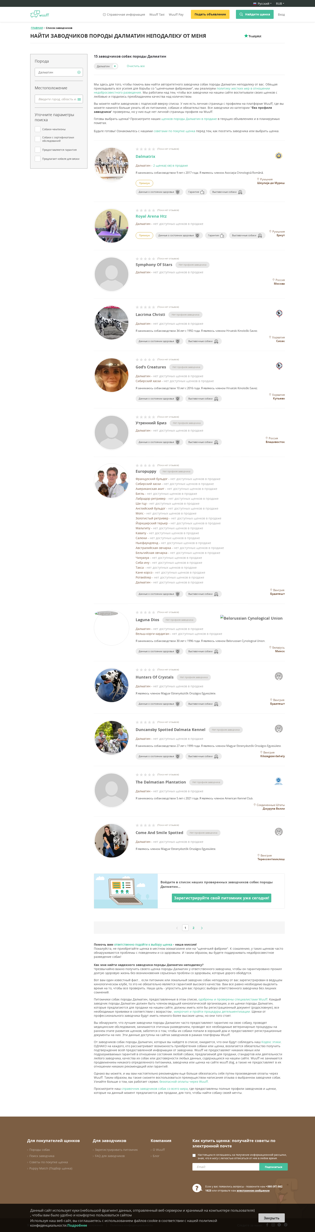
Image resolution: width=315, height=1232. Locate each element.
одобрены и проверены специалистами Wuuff (232, 999)
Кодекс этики (271, 1042)
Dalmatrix (145, 156)
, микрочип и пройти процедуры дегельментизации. (211, 1011)
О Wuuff (159, 1150)
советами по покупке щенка (174, 131)
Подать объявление (210, 14)
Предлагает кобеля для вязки (61, 158)
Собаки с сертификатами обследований (58, 139)
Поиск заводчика (41, 1156)
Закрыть (271, 1218)
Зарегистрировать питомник (116, 1150)
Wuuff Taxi (157, 14)
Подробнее (77, 1225)
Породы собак (39, 1150)
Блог (156, 1156)
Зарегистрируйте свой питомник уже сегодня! (221, 898)
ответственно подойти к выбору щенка (143, 944)
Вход (281, 14)
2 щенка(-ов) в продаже (170, 165)
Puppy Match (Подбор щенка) (50, 1168)
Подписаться (273, 1167)
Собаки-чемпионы (54, 129)
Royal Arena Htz (151, 216)
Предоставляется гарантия (59, 149)
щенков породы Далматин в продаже (189, 119)
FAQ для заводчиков (110, 1156)
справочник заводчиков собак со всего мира (155, 1089)
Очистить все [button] (136, 66)
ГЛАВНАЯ (37, 28)
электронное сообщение (253, 1190)
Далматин (103, 66)
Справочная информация (126, 14)
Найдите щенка (257, 14)
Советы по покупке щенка (48, 1162)
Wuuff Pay (176, 14)
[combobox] (59, 72)
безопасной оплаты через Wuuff (183, 1081)
